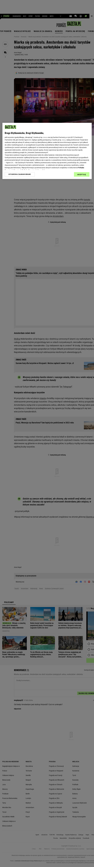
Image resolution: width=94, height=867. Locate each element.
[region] (47, 151)
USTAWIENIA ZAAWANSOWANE (19, 174)
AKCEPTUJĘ (81, 174)
